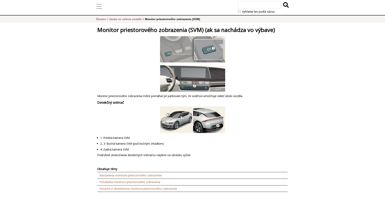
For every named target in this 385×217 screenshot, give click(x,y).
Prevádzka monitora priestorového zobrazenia (129, 182)
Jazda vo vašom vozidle (125, 19)
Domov (101, 19)
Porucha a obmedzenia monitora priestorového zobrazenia (138, 188)
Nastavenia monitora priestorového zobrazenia (130, 175)
